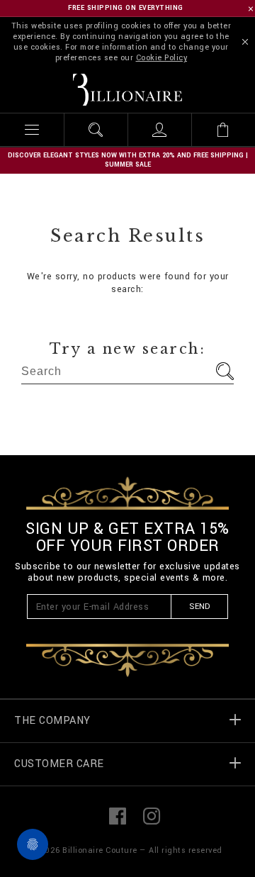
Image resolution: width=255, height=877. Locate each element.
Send (199, 606)
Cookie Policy (162, 57)
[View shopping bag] (223, 130)
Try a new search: (128, 348)
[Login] (159, 130)
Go (225, 371)
